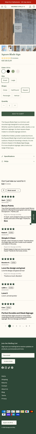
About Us (5, 389)
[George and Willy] (18, 6)
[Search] (6, 7)
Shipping (5, 379)
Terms (4, 395)
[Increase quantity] (15, 105)
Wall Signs (10, 148)
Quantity (5, 101)
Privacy (4, 398)
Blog (3, 392)
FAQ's (4, 376)
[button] (6, 58)
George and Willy (10, 427)
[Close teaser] (31, 224)
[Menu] (2, 7)
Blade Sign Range (23, 143)
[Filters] (4, 190)
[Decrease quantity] (4, 105)
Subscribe (8, 361)
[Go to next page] (30, 326)
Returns (4, 383)
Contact (4, 386)
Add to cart (18, 114)
